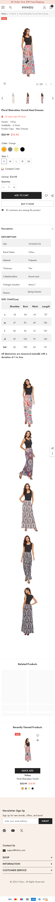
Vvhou (13, 121)
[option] (27, 52)
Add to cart (21, 195)
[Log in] (44, 7)
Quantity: (6, 181)
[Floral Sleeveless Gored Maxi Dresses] (27, 750)
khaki (29, 788)
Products (12, 13)
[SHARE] (52, 196)
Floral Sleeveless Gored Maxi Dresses (27, 779)
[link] (14, 709)
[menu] (3, 7)
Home (3, 13)
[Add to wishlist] (46, 195)
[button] (46, 84)
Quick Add (27, 770)
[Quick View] (38, 740)
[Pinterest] (4, 830)
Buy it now (27, 204)
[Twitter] (21, 830)
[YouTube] (13, 830)
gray (26, 788)
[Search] (10, 7)
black (32, 788)
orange (22, 788)
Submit (45, 821)
